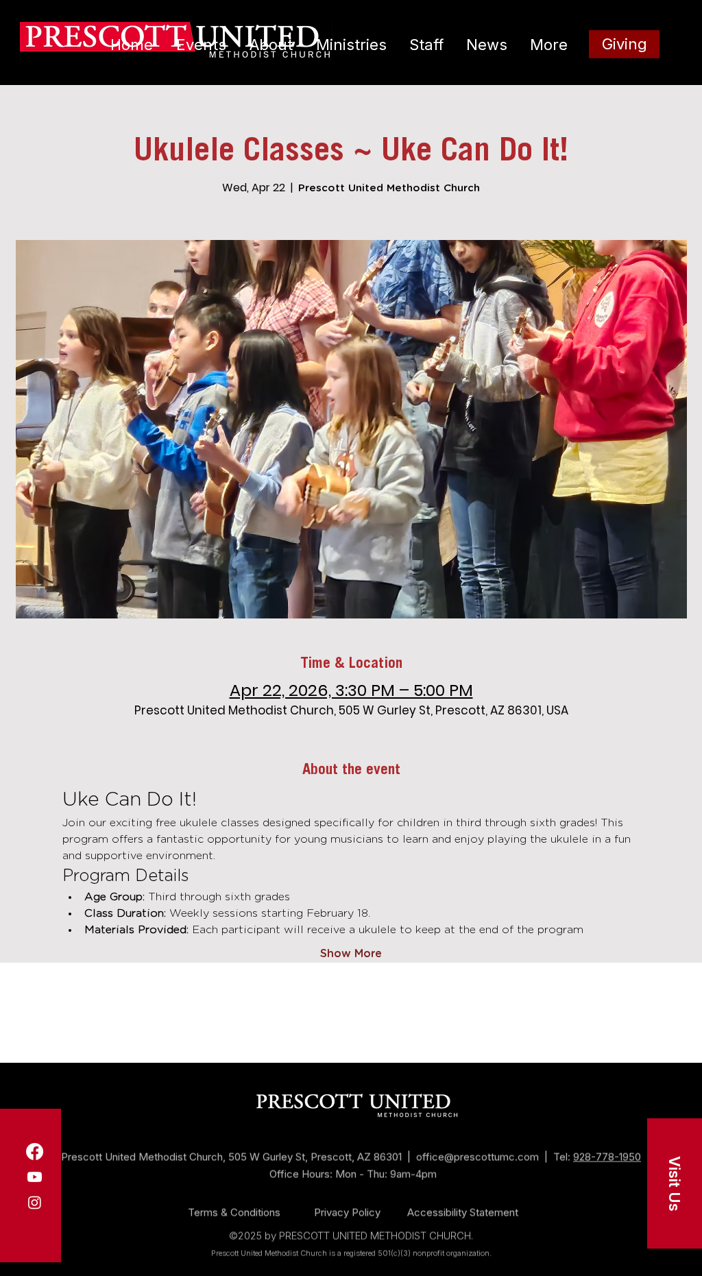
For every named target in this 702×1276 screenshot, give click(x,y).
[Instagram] (34, 1202)
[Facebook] (34, 1151)
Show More (351, 953)
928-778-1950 (607, 1144)
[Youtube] (34, 1176)
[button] (674, 1183)
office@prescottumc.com (477, 1144)
